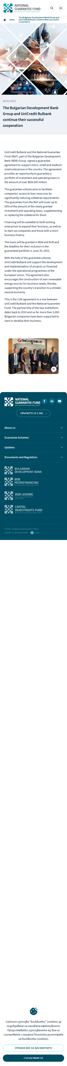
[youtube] (59, 401)
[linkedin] (52, 401)
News (12, 20)
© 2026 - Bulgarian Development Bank (21, 528)
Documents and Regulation (20, 457)
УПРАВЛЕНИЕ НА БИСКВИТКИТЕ (33, 1048)
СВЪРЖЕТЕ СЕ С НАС (31, 413)
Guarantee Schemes (16, 438)
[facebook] (44, 401)
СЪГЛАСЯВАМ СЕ (33, 1058)
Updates (9, 447)
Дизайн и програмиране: (16, 532)
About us (9, 428)
